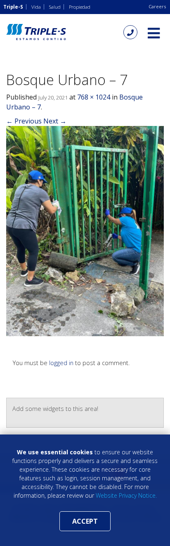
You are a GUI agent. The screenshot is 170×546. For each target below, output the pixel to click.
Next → (54, 121)
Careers (157, 6)
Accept (85, 521)
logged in (61, 363)
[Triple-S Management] (36, 32)
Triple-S (13, 7)
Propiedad (79, 7)
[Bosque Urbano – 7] (85, 230)
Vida (36, 7)
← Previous (24, 121)
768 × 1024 (93, 97)
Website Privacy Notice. (126, 495)
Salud (55, 7)
